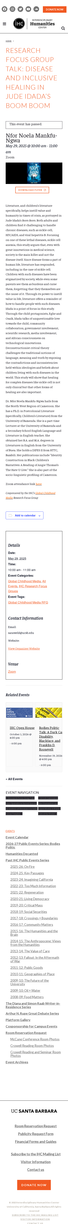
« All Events (14, 779)
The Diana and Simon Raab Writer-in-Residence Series (33, 1005)
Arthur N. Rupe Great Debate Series (32, 1013)
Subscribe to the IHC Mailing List (36, 1154)
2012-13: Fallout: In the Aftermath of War (34, 959)
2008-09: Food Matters (27, 997)
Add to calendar (25, 515)
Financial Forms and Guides (35, 1142)
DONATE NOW (54, 9)
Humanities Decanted (22, 854)
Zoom (12, 671)
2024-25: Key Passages (27, 873)
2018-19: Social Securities (28, 912)
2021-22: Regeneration (27, 892)
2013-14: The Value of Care (30, 951)
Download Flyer (30, 189)
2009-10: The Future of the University (29, 982)
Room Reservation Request (26, 1033)
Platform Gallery (18, 1020)
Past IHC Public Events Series (27, 860)
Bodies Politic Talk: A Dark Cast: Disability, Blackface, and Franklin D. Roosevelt (52, 738)
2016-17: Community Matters (31, 925)
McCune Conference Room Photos (35, 1039)
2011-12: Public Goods (26, 968)
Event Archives (17, 1062)
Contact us (35, 1170)
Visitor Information (36, 1162)
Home (9, 41)
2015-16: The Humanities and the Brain (34, 933)
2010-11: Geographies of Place (32, 974)
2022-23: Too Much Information (33, 886)
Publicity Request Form (35, 1134)
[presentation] (19, 713)
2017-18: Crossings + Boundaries (34, 918)
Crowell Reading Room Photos (32, 1046)
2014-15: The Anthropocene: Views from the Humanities (35, 943)
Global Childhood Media (24, 581)
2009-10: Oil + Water (25, 990)
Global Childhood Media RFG (28, 602)
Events (10, 831)
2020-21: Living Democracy (29, 899)
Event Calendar (17, 837)
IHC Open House (22, 727)
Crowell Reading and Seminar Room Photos (35, 1054)
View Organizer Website (24, 648)
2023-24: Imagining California (31, 879)
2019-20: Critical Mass (26, 905)
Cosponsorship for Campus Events (31, 1026)
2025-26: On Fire (22, 867)
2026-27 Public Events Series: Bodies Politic (33, 845)
